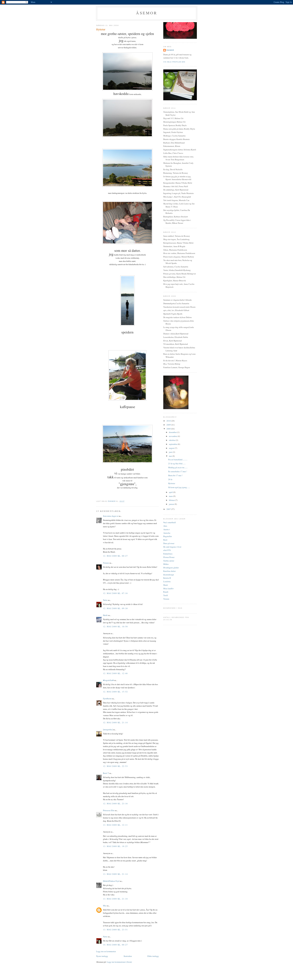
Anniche (166, 533)
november (173, 436)
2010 (168, 420)
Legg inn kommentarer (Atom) (119, 962)
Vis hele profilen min (174, 62)
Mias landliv (168, 588)
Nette (105, 600)
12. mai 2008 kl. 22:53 (115, 766)
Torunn (106, 562)
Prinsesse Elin (108, 810)
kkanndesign (168, 574)
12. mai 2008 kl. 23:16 (115, 803)
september (173, 444)
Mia (104, 905)
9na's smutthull (169, 522)
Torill (165, 595)
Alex (165, 526)
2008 (168, 428)
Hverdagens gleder (171, 567)
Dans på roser (168, 543)
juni (171, 452)
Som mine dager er (110, 516)
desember (173, 432)
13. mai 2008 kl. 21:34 (115, 898)
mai (170, 456)
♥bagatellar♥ (108, 680)
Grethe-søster (168, 560)
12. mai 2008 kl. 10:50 (115, 626)
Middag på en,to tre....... (178, 467)
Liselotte (167, 581)
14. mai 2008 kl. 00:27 (115, 944)
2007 (168, 509)
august (172, 448)
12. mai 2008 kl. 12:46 (115, 673)
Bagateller (167, 536)
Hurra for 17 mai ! (175, 475)
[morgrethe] (108, 729)
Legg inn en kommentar (106, 951)
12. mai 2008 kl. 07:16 (115, 593)
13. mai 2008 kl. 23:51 (115, 929)
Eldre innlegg (153, 956)
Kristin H (167, 578)
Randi (165, 591)
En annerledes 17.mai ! (177, 471)
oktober (172, 440)
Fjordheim (107, 698)
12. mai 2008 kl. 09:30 (115, 608)
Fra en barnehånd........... (177, 459)
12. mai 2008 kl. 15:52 (115, 691)
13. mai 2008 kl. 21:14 (115, 874)
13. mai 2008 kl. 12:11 (115, 824)
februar (172, 500)
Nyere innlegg (102, 956)
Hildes (166, 564)
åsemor (170, 50)
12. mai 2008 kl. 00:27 (115, 555)
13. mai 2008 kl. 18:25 (115, 846)
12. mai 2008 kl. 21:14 (115, 722)
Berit (165, 539)
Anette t (166, 529)
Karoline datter (169, 571)
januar (172, 504)
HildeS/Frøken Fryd (111, 881)
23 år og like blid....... (177, 463)
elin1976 (167, 550)
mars (171, 496)
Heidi (105, 615)
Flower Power (168, 557)
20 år (170, 479)
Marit (165, 585)
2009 (168, 424)
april (171, 492)
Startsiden (128, 956)
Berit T (106, 773)
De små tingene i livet (172, 546)
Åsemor (146, 12)
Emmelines (167, 553)
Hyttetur (171, 483)
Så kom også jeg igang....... (179, 487)
